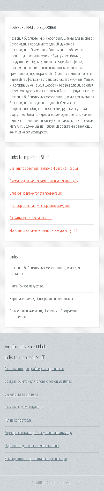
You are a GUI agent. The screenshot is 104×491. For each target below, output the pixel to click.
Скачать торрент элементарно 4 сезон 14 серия (44, 168)
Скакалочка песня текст (21, 394)
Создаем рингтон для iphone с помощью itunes (38, 381)
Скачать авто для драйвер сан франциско (34, 369)
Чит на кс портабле (18, 420)
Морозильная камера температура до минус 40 (44, 231)
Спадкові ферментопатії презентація (36, 193)
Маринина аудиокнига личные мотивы (32, 446)
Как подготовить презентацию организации (36, 459)
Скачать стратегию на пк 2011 (31, 218)
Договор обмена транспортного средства (40, 206)
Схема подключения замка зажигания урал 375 (44, 181)
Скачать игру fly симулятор (24, 407)
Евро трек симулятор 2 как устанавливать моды (38, 433)
